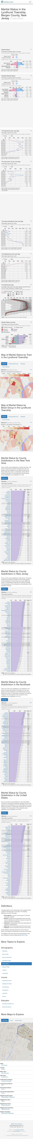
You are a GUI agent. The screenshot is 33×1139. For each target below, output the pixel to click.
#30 (31, 815)
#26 (31, 702)
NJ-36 (3, 1089)
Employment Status (7, 983)
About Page (25, 935)
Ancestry (4, 970)
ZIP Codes (4, 1020)
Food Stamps (5, 987)
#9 (31, 322)
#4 (31, 130)
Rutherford (12, 1097)
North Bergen (10, 1113)
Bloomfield (4, 1113)
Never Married (5, 366)
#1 (31, 49)
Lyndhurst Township (6, 1081)
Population (4, 951)
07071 (6, 1077)
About (12, 1124)
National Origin (6, 967)
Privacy (20, 1124)
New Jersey (4, 1065)
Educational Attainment (8, 1003)
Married (4, 363)
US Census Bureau (19, 1129)
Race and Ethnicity (6, 957)
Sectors (4, 996)
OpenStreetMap (16, 1131)
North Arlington (5, 1097)
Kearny (3, 1105)
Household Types (6, 960)
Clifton (3, 1101)
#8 (31, 284)
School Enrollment (6, 1007)
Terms (16, 1124)
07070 (3, 1077)
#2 (31, 75)
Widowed (23, 363)
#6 (31, 221)
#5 (31, 161)
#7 (31, 253)
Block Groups (18, 1020)
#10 (31, 369)
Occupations (5, 990)
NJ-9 (3, 1085)
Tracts (11, 1020)
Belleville (4, 1109)
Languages (5, 973)
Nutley (7, 1109)
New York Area (5, 1073)
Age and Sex (5, 954)
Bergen (3, 1069)
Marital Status (5, 963)
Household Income (6, 980)
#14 (31, 422)
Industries (4, 993)
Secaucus (8, 1105)
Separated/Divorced (13, 363)
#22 (31, 591)
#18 (31, 481)
